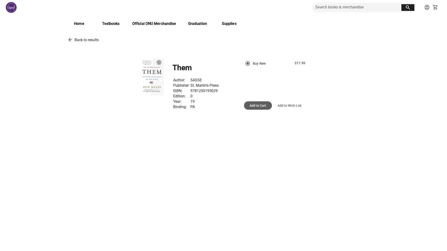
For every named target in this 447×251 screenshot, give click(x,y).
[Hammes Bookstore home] (11, 7)
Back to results (86, 40)
